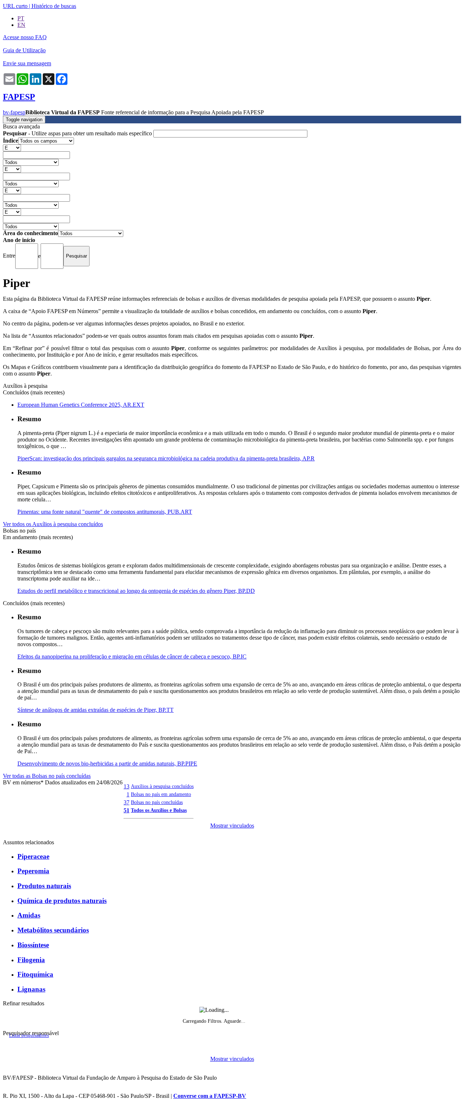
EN (21, 25)
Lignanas (31, 989)
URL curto (15, 6)
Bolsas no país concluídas (157, 802)
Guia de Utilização (24, 50)
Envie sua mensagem (27, 63)
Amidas (28, 915)
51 (126, 810)
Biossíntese (33, 945)
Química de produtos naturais (62, 900)
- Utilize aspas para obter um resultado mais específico (78, 133)
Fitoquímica (35, 974)
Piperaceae (33, 856)
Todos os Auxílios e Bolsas (159, 810)
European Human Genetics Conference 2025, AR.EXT (80, 405)
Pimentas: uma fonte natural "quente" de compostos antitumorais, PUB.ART (104, 512)
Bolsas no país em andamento (161, 794)
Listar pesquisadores (29, 1035)
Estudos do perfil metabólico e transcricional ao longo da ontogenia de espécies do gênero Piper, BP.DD (136, 591)
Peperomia (33, 871)
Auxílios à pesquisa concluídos (162, 786)
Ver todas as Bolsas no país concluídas (47, 776)
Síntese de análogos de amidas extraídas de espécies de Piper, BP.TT (95, 710)
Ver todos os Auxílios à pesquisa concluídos (53, 524)
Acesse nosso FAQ (25, 37)
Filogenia (31, 960)
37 (126, 802)
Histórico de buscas (54, 6)
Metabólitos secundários (53, 930)
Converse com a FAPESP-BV (209, 1096)
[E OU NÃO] (12, 147)
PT (20, 18)
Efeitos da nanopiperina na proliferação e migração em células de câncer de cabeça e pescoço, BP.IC (131, 656)
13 (126, 786)
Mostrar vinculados (232, 825)
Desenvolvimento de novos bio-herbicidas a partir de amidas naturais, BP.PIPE (107, 763)
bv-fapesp (14, 112)
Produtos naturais (44, 886)
